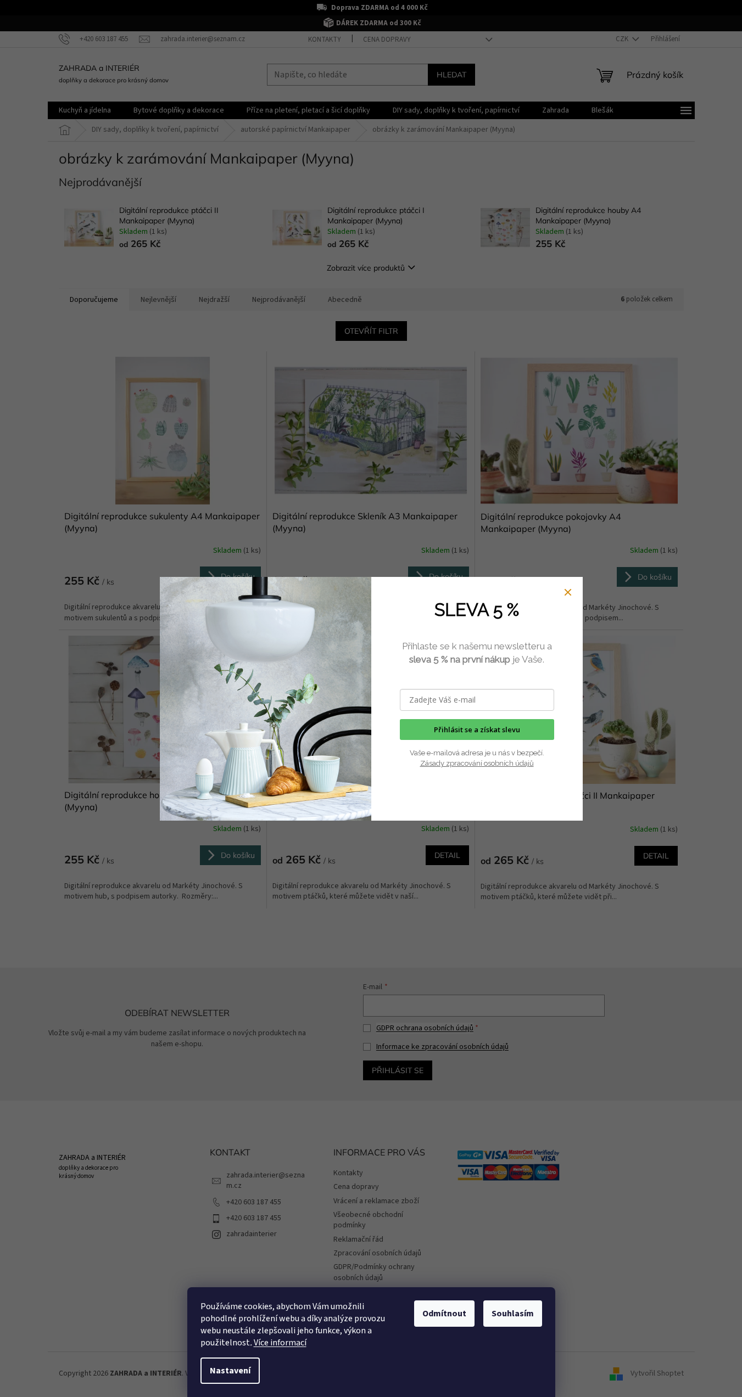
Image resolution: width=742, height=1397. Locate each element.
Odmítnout (444, 1314)
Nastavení (230, 1371)
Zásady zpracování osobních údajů (477, 763)
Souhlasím (513, 1314)
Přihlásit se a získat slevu (477, 729)
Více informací (280, 1343)
